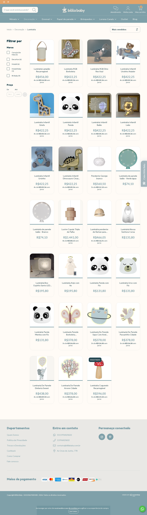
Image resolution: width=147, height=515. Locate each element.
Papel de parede (65, 19)
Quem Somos (13, 435)
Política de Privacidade (17, 440)
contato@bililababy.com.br (68, 445)
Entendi (73, 511)
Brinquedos (87, 19)
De (8, 89)
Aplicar (25, 94)
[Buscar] (34, 10)
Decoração (29, 19)
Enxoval (46, 19)
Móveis (14, 19)
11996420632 (63, 440)
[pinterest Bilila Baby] (8, 2)
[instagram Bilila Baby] (4, 2)
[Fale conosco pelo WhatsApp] (142, 509)
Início (9, 29)
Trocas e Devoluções (16, 445)
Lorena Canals (107, 19)
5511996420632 (64, 435)
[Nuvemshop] (131, 496)
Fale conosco (13, 461)
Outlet (124, 19)
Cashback (11, 451)
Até (16, 89)
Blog (135, 19)
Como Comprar (13, 456)
